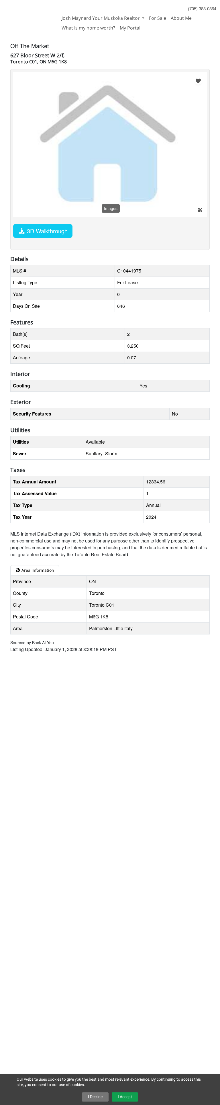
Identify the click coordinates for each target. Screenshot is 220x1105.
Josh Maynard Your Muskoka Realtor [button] (101, 18)
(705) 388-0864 (202, 8)
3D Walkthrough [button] (46, 231)
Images (110, 208)
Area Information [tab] (37, 570)
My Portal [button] (130, 28)
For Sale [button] (157, 18)
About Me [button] (181, 18)
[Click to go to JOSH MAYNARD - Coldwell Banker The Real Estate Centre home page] (29, 15)
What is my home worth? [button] (88, 28)
